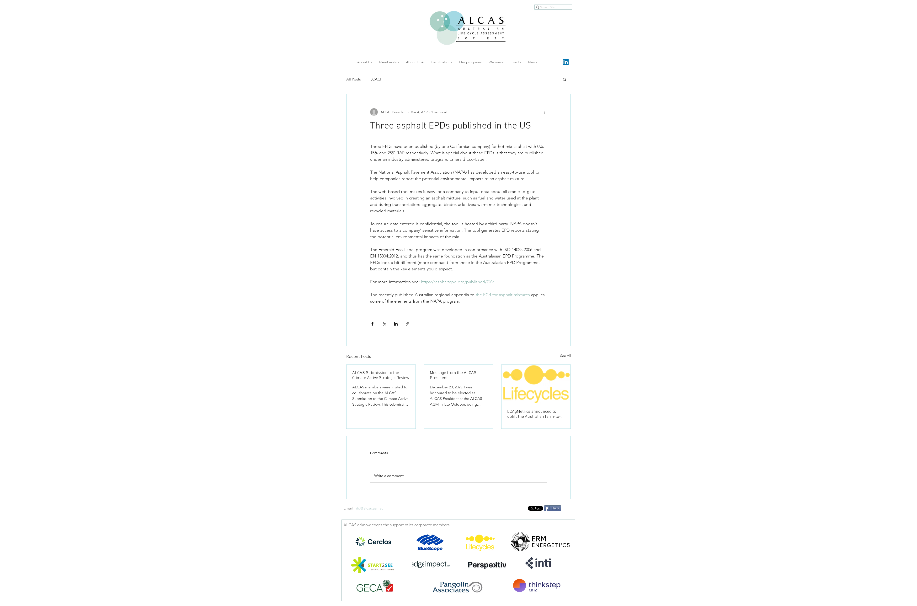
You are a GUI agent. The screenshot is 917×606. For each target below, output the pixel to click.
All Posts (353, 79)
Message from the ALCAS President (453, 375)
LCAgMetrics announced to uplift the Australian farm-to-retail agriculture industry (534, 414)
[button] (564, 79)
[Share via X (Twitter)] (384, 324)
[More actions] (544, 112)
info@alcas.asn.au (369, 508)
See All (565, 356)
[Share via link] (407, 324)
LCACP (376, 79)
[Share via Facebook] (372, 324)
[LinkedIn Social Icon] (566, 62)
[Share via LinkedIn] (396, 324)
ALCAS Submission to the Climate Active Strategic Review (380, 375)
